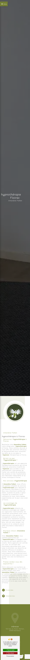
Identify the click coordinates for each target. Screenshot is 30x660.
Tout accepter (11, 650)
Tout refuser (10, 653)
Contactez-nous (10, 596)
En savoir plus (9, 590)
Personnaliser (10, 656)
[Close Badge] (22, 655)
